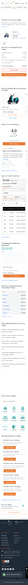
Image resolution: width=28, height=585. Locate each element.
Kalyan (5, 298)
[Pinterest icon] (5, 569)
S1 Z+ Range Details (14, 512)
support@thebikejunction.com (11, 555)
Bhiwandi (5, 295)
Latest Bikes (4, 538)
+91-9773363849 (8, 557)
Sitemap (16, 542)
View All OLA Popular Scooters (10, 280)
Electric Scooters (8, 518)
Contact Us (16, 540)
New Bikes (4, 535)
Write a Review (14, 144)
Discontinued (14, 70)
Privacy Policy (17, 538)
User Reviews (7, 7)
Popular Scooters (7, 247)
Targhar (5, 312)
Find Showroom (5, 545)
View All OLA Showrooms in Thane (11, 500)
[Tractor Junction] (2, 523)
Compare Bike (4, 542)
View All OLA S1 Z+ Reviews (9, 170)
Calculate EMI (5, 237)
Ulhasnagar (6, 305)
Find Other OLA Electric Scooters (14, 74)
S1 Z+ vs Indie (13, 118)
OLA (14, 518)
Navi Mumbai (6, 309)
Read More (6, 159)
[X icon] (10, 569)
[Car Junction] (10, 523)
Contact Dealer (9, 447)
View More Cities (6, 316)
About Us (16, 535)
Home (2, 518)
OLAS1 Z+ (15, 32)
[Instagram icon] (8, 569)
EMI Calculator (23, 38)
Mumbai (5, 302)
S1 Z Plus (18, 518)
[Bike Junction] (2, 3)
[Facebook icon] (3, 569)
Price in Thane (13, 115)
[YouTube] (13, 569)
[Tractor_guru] (20, 523)
